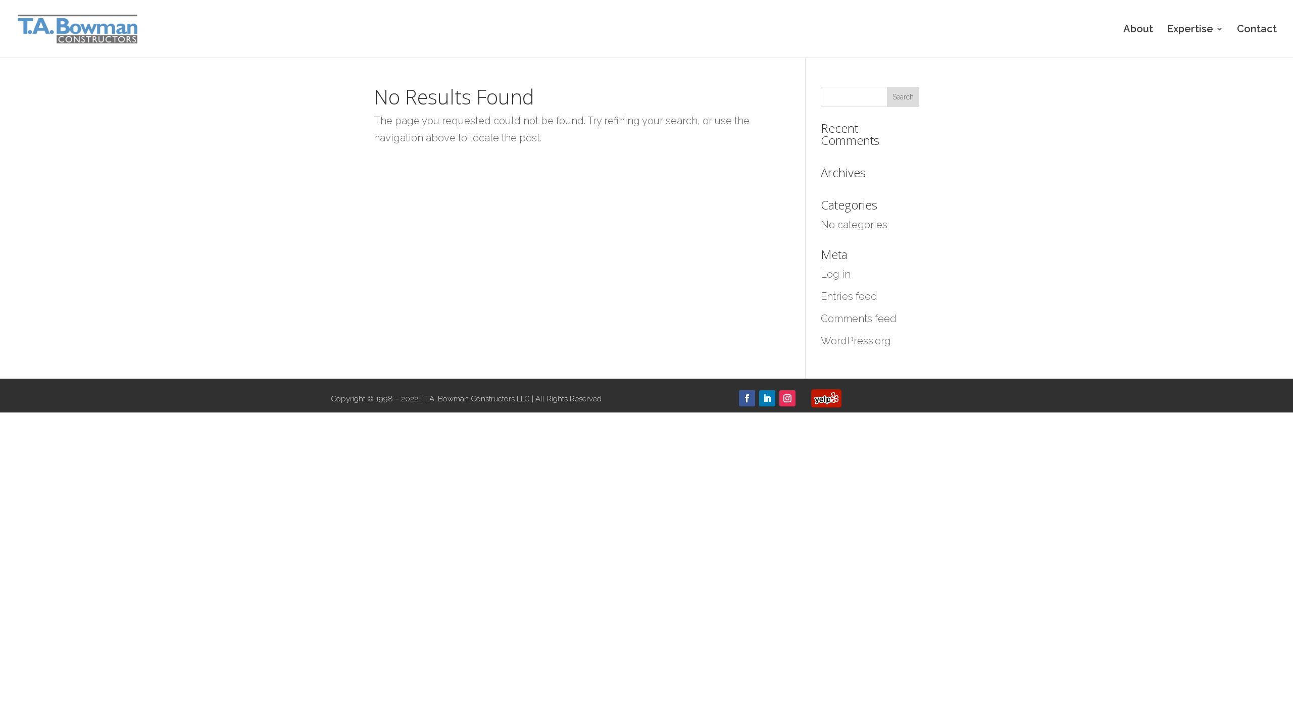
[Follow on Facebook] (747, 398)
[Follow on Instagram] (787, 398)
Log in (836, 274)
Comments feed (859, 319)
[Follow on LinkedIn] (767, 398)
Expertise (1190, 30)
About (1138, 30)
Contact (1257, 30)
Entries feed (849, 296)
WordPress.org (856, 341)
